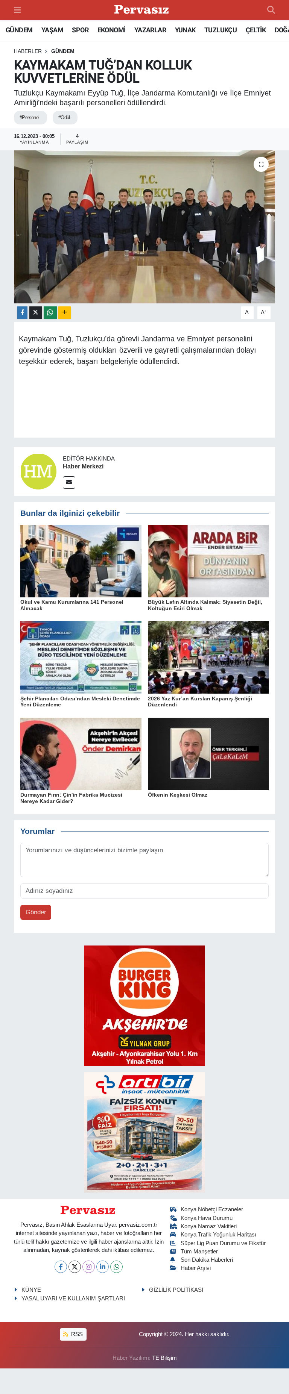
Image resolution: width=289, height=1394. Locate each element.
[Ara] (271, 10)
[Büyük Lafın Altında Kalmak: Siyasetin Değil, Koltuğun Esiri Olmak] (208, 560)
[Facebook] (61, 1267)
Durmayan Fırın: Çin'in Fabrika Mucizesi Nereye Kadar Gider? (71, 798)
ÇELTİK (256, 30)
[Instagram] (88, 1267)
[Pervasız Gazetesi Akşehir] (142, 10)
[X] (74, 1267)
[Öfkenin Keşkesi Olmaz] (208, 753)
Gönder (36, 912)
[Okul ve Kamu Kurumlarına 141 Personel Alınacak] (80, 560)
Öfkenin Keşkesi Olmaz (177, 795)
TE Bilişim (164, 1358)
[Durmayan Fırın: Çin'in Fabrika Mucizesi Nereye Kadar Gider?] (80, 753)
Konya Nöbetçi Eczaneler (212, 1209)
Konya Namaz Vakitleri (209, 1226)
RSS (76, 1334)
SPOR (80, 30)
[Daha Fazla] (64, 312)
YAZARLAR (150, 30)
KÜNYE (31, 1290)
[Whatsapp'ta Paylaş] (50, 312)
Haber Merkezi (83, 466)
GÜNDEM (19, 30)
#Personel (30, 117)
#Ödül (64, 117)
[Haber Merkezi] (38, 471)
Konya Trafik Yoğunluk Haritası (218, 1235)
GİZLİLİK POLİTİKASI (176, 1290)
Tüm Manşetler (199, 1252)
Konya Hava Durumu (207, 1218)
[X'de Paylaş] (35, 312)
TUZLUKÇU (220, 30)
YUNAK (185, 30)
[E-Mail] (69, 482)
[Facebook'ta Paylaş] (22, 312)
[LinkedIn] (102, 1267)
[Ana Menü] (17, 10)
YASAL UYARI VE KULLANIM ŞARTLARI (73, 1299)
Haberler (28, 51)
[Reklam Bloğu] (144, 1005)
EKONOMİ (111, 30)
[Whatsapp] (116, 1267)
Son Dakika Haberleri (207, 1260)
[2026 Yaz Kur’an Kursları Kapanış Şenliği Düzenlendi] (208, 657)
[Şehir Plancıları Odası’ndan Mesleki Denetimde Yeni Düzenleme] (80, 657)
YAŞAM (52, 30)
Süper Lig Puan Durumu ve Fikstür (223, 1243)
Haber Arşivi (196, 1268)
